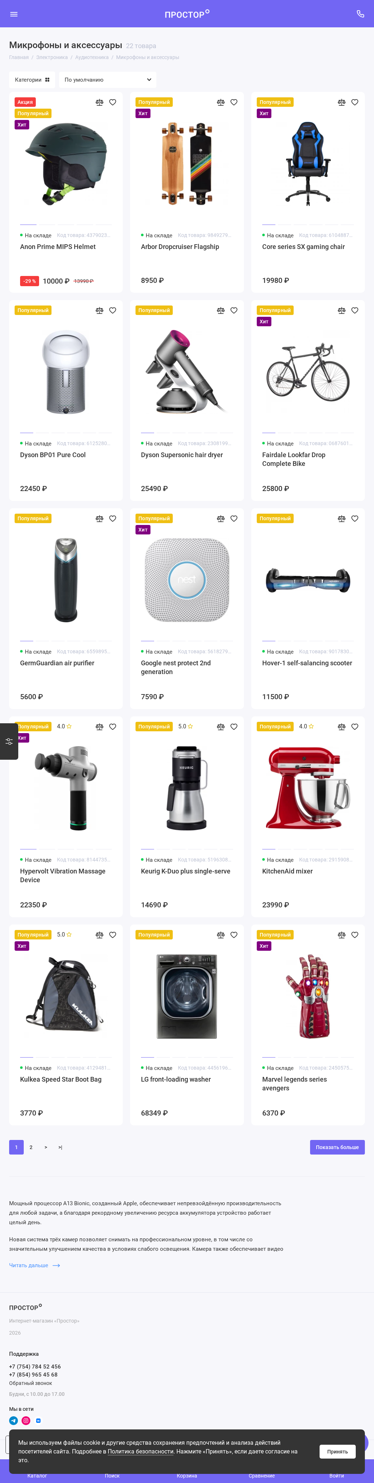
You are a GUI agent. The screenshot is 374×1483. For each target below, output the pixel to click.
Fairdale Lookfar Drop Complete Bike (293, 459)
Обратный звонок (30, 1383)
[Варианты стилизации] (9, 741)
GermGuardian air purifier (57, 663)
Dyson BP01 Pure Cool (53, 455)
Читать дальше (29, 1265)
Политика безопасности (140, 1451)
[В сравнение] (99, 102)
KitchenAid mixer (287, 871)
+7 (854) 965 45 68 (33, 1374)
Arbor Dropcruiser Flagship (180, 246)
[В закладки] (112, 102)
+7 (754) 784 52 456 (35, 1366)
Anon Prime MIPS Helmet (58, 246)
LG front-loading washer (176, 1079)
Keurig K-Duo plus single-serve (185, 871)
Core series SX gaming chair (303, 246)
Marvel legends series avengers (294, 1083)
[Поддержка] (360, 13)
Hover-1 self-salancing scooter (307, 663)
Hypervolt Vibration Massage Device (63, 875)
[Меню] (13, 13)
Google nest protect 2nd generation (176, 667)
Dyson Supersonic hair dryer (182, 455)
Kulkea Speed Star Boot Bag (61, 1079)
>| (60, 1147)
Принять (337, 1452)
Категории (28, 80)
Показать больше (337, 1147)
